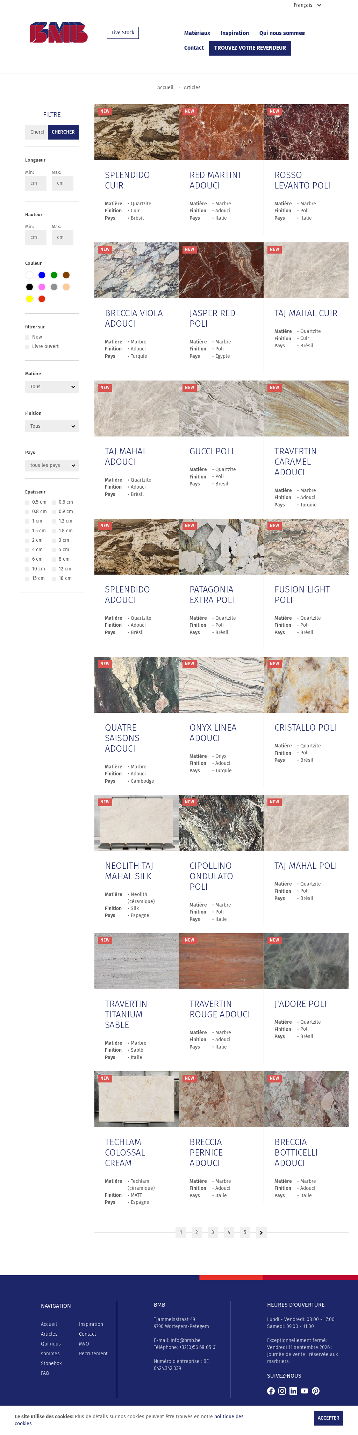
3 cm (64, 540)
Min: (29, 172)
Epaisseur (35, 492)
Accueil (165, 87)
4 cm (37, 549)
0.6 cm (66, 502)
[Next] (261, 1232)
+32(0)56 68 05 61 (198, 1347)
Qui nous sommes (282, 33)
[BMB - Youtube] (304, 1390)
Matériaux (197, 33)
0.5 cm (39, 502)
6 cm (37, 559)
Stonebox (51, 1363)
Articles (49, 1334)
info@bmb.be (186, 1340)
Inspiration (235, 33)
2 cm (37, 540)
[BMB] (271, 1390)
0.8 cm (39, 511)
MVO (84, 1344)
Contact (194, 48)
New (37, 337)
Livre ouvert (45, 346)
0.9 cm (66, 511)
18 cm (65, 578)
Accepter (328, 1418)
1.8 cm (66, 530)
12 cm (65, 569)
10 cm (38, 569)
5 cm (64, 549)
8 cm (64, 559)
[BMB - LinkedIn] (293, 1390)
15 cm (38, 578)
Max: (56, 172)
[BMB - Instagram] (282, 1390)
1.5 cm (39, 530)
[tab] (52, 162)
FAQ (45, 1373)
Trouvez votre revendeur (250, 48)
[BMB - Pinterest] (316, 1390)
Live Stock (123, 32)
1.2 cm (65, 521)
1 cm (37, 521)
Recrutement (93, 1353)
